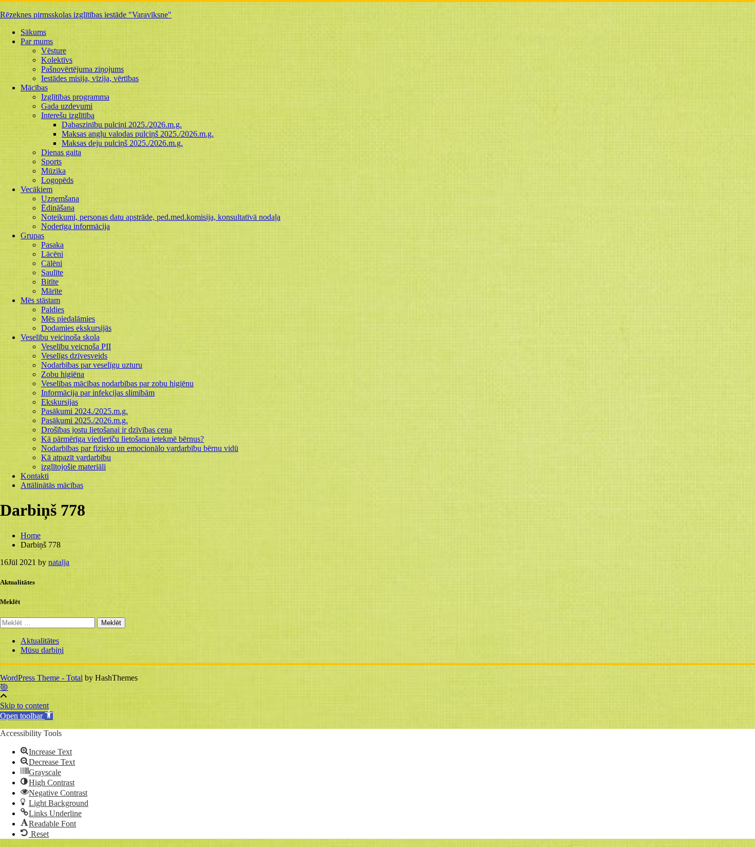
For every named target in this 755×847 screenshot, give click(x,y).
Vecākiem (36, 189)
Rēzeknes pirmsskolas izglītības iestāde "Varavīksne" (86, 14)
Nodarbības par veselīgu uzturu (91, 365)
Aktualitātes (40, 640)
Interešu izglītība (68, 115)
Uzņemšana (60, 198)
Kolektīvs (56, 59)
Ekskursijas (59, 402)
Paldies (52, 309)
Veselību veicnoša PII (76, 346)
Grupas (32, 235)
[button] (26, 715)
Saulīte (52, 272)
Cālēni (51, 263)
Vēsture (53, 50)
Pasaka (52, 244)
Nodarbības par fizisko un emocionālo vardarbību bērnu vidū (139, 448)
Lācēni (52, 254)
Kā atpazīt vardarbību (76, 457)
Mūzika (53, 170)
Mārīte (51, 291)
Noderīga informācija (75, 226)
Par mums (37, 41)
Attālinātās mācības (52, 485)
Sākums (33, 32)
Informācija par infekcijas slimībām (98, 392)
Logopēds (57, 180)
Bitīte (50, 281)
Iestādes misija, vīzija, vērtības (90, 78)
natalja (58, 562)
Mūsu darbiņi (42, 650)
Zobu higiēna (62, 374)
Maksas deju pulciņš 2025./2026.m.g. (122, 143)
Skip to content (24, 705)
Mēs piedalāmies (68, 318)
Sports (51, 161)
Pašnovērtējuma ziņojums (82, 69)
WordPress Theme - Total (41, 677)
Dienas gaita (61, 152)
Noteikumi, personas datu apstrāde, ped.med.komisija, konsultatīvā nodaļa (160, 217)
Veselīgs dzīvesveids (74, 355)
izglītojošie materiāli (73, 466)
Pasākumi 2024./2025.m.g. (84, 411)
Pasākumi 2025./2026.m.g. (84, 420)
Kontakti (35, 476)
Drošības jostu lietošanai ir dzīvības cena (106, 429)
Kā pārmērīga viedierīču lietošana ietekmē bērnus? (122, 439)
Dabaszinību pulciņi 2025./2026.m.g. (122, 124)
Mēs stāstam (40, 300)
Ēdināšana (57, 207)
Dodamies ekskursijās (76, 328)
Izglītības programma (75, 96)
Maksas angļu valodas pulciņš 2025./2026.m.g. (138, 133)
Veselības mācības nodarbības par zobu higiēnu (117, 383)
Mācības (34, 87)
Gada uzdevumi (66, 106)
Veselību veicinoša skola (60, 337)
